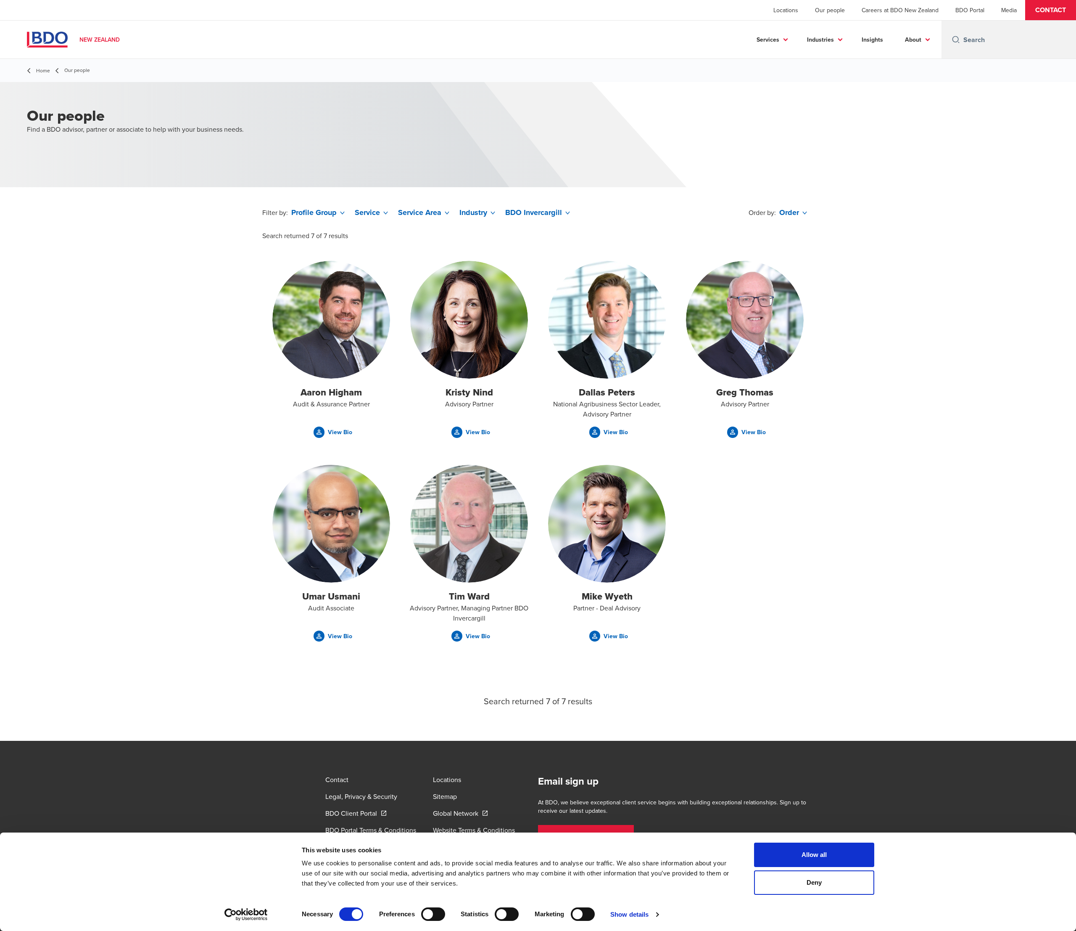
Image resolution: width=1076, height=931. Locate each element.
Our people (830, 10)
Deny (814, 882)
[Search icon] (956, 39)
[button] (1050, 10)
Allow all (814, 854)
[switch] (433, 914)
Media (1009, 10)
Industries (820, 39)
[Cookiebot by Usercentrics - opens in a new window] (246, 914)
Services (768, 39)
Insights (872, 39)
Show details (629, 914)
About (913, 39)
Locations (785, 10)
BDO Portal (969, 10)
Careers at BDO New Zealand (900, 10)
